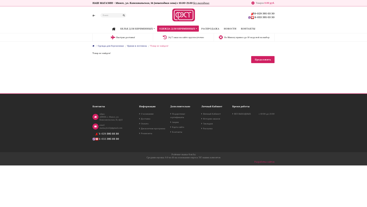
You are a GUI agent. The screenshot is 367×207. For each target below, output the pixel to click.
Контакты (177, 132)
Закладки (208, 123)
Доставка (145, 118)
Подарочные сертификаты (177, 116)
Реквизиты (146, 133)
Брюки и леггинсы (137, 46)
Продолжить (263, 59)
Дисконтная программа (153, 128)
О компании (147, 114)
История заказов (211, 118)
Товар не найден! (159, 46)
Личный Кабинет (212, 114)
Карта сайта (178, 127)
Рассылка (207, 128)
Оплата (144, 123)
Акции (175, 122)
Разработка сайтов (264, 161)
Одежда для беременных (111, 46)
